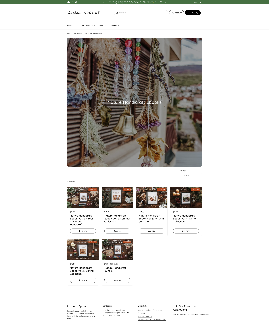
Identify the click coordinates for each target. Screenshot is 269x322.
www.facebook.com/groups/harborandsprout (191, 314)
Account (178, 13)
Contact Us (142, 313)
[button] (193, 12)
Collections (78, 34)
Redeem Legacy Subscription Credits (152, 319)
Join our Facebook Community (150, 310)
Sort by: (183, 170)
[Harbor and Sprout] (84, 12)
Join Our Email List (145, 316)
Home (69, 34)
